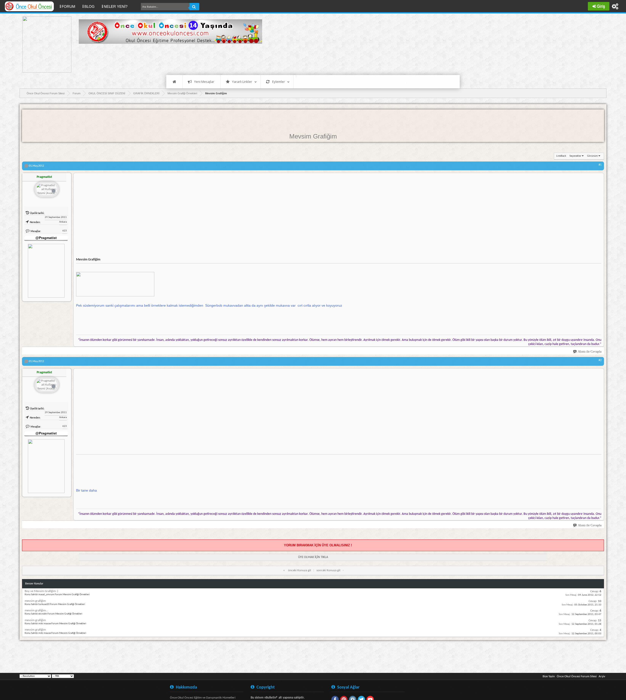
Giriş (601, 6)
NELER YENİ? (115, 6)
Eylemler (278, 81)
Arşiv (602, 676)
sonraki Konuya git (328, 570)
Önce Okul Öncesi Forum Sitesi (577, 676)
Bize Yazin (549, 676)
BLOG (89, 6)
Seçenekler (575, 156)
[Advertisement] (168, 59)
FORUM (70, 6)
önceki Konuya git (299, 570)
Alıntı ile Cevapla (590, 351)
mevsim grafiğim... (36, 610)
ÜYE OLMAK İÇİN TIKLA (313, 557)
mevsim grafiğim (35, 601)
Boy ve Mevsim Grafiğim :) (41, 591)
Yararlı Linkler (242, 81)
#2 (600, 360)
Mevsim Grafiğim (313, 136)
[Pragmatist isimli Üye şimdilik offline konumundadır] (46, 190)
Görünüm (592, 156)
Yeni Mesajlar (204, 81)
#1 (600, 164)
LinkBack (561, 156)
